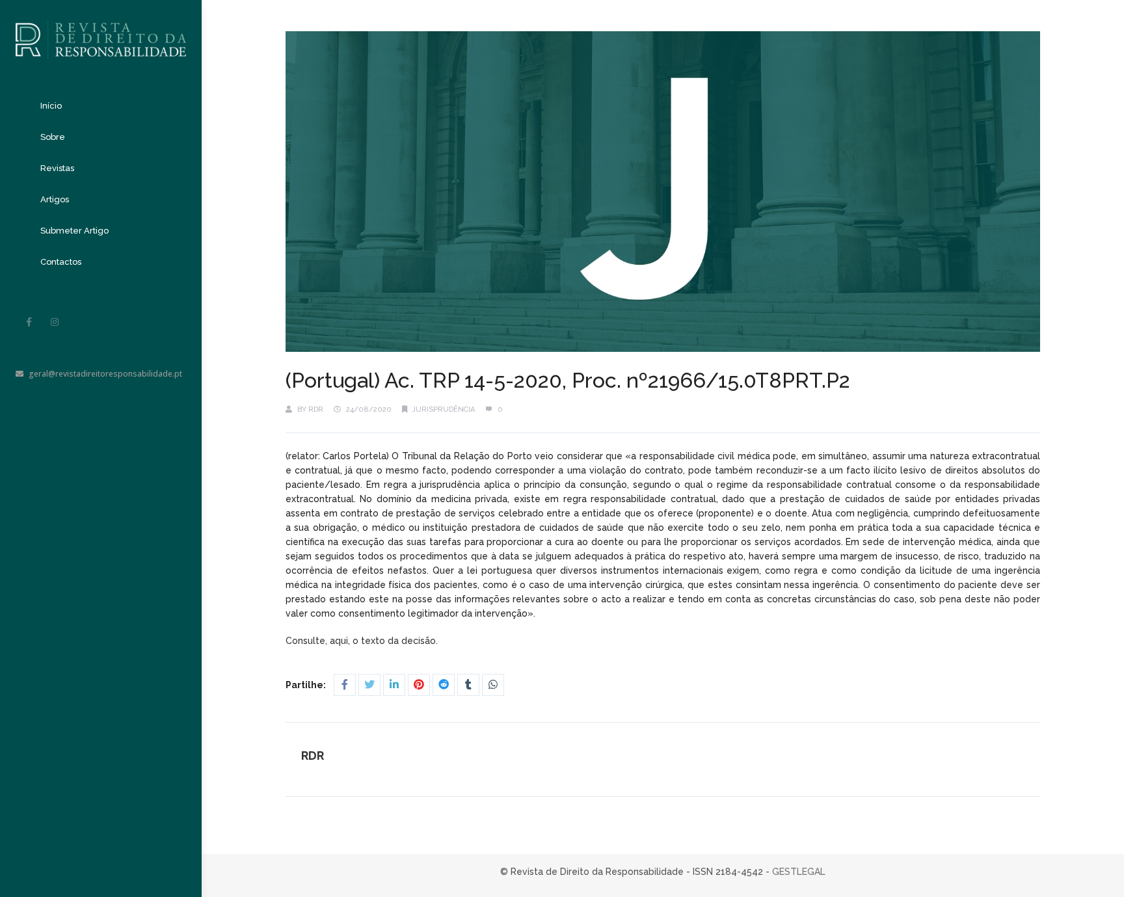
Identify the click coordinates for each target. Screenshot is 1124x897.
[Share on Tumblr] (468, 685)
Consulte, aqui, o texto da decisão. (363, 641)
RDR (315, 409)
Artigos (54, 199)
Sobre (52, 137)
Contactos (60, 262)
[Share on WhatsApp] (493, 685)
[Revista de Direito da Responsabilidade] (101, 29)
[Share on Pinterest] (418, 685)
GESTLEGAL (798, 871)
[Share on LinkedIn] (394, 685)
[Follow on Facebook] (29, 322)
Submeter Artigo (74, 230)
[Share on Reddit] (443, 685)
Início (51, 106)
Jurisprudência (443, 409)
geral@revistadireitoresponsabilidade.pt (105, 373)
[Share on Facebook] (344, 685)
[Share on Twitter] (369, 685)
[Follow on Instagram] (55, 322)
